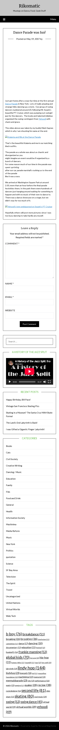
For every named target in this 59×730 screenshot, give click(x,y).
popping (19, 685)
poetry (10, 685)
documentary (13, 647)
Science (9, 563)
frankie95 (12, 652)
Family (9, 485)
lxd (35, 673)
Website (10, 310)
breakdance (33, 634)
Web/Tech (11, 616)
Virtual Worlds (13, 609)
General (10, 504)
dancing (35, 643)
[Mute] (44, 381)
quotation (10, 557)
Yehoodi (42, 119)
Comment (12, 243)
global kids (18, 657)
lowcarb (26, 673)
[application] (29, 371)
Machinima (11, 524)
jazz (38, 662)
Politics (9, 550)
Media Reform (13, 531)
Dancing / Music (13, 472)
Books (9, 446)
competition (12, 644)
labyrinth (11, 668)
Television (11, 576)
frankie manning (32, 652)
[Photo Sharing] (23, 137)
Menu (53, 19)
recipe (44, 685)
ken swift (46, 662)
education (29, 647)
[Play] (9, 381)
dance (23, 643)
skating (24, 696)
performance (42, 680)
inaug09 (30, 662)
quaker (30, 685)
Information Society (15, 518)
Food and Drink (13, 498)
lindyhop (12, 673)
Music (9, 537)
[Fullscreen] (49, 381)
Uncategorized (13, 596)
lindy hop (31, 667)
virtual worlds (26, 706)
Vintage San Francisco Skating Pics (22, 406)
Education (11, 478)
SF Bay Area (12, 570)
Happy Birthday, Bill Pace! (18, 399)
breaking (13, 639)
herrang (34, 658)
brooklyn (29, 639)
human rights (18, 662)
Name (9, 283)
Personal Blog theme (47, 726)
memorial (40, 677)
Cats (8, 452)
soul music (40, 697)
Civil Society (12, 459)
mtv (31, 681)
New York (10, 544)
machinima (25, 676)
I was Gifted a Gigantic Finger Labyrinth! (25, 429)
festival (40, 647)
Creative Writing (14, 465)
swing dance (32, 701)
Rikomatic (29, 6)
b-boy (14, 634)
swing (13, 702)
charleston (43, 639)
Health (9, 511)
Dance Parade (11, 104)
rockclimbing (13, 691)
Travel (9, 589)
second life (33, 690)
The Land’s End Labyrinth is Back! (22, 422)
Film (8, 492)
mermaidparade (16, 680)
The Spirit (10, 583)
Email (9, 297)
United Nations (13, 603)
